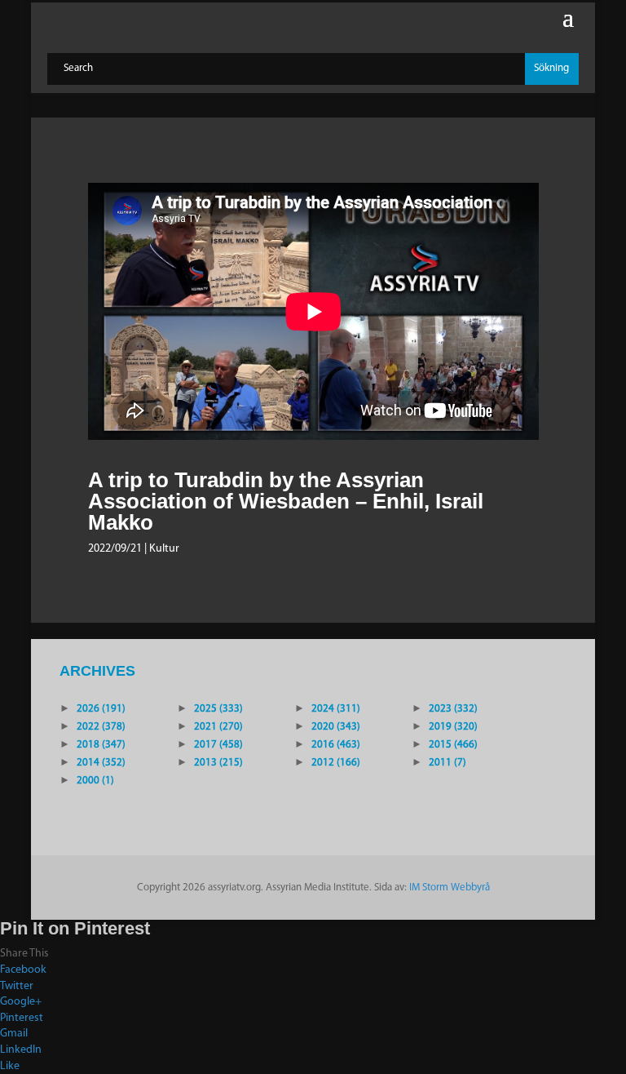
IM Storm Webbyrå (449, 887)
